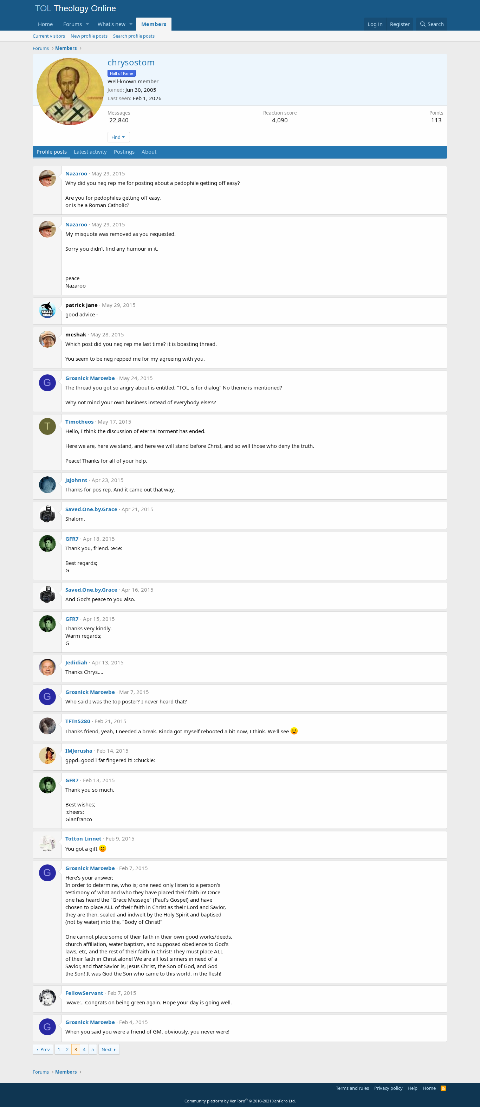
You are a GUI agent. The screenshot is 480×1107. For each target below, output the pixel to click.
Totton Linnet (83, 838)
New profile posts (89, 36)
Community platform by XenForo (240, 1100)
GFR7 (72, 538)
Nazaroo (76, 173)
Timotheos (79, 421)
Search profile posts (134, 36)
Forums (72, 23)
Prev (45, 1049)
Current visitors (49, 36)
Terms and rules (352, 1088)
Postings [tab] (124, 151)
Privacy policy (388, 1088)
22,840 (119, 120)
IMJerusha (78, 750)
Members (153, 23)
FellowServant (84, 992)
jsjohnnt (76, 479)
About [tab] (149, 151)
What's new (111, 23)
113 (436, 120)
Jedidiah (76, 662)
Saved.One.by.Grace (91, 509)
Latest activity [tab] (90, 151)
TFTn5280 (77, 721)
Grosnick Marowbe (90, 377)
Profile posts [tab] (52, 151)
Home (45, 23)
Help (412, 1088)
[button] (87, 24)
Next (107, 1049)
